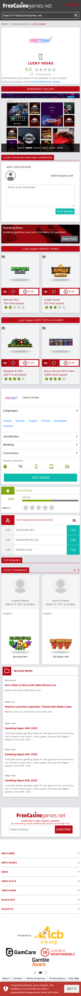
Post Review (65, 211)
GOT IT (71, 988)
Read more (69, 238)
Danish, (7, 420)
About (5, 978)
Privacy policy (57, 978)
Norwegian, (60, 420)
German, (20, 420)
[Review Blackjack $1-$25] (20, 342)
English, (33, 420)
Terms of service (35, 978)
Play (73, 529)
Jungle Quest (52, 299)
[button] (74, 570)
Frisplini (7, 613)
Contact (17, 978)
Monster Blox (11, 299)
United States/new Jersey (45, 81)
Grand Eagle (24, 549)
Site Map (74, 978)
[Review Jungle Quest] (60, 270)
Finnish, (46, 420)
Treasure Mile (25, 529)
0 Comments (43, 74)
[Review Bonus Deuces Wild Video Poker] (60, 342)
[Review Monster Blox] (20, 270)
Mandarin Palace (27, 539)
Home (4, 23)
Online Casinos (20, 23)
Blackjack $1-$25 (13, 371)
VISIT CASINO (41, 477)
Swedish (8, 426)
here (55, 992)
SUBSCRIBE (63, 829)
